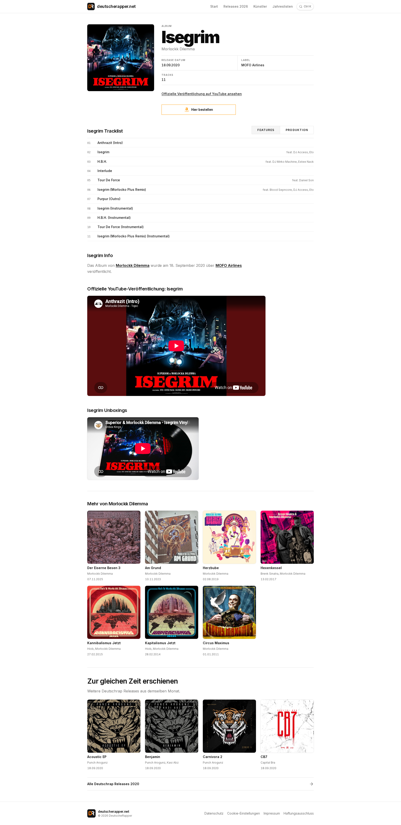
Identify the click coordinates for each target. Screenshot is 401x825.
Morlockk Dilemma (178, 49)
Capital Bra (268, 762)
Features (265, 130)
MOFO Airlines (252, 65)
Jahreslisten (282, 6)
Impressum (272, 813)
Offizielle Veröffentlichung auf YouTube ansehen (202, 94)
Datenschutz (213, 813)
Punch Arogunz (97, 762)
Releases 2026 (235, 6)
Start (214, 6)
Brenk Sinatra (269, 573)
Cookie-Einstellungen (243, 813)
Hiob (90, 648)
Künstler (260, 6)
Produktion (297, 130)
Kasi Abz (173, 762)
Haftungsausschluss (299, 813)
